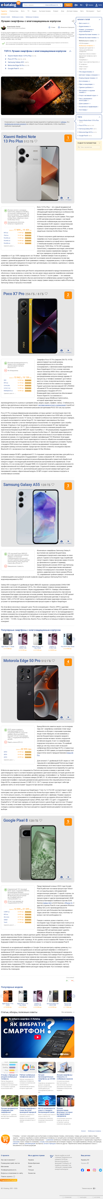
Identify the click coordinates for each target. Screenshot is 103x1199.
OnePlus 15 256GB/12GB (22, 647)
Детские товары (72, 11)
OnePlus (5, 1067)
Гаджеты (4, 11)
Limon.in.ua (7, 388)
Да (67, 980)
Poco (6, 1070)
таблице (63, 122)
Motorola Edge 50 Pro (18, 65)
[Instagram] (94, 1170)
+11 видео (68, 199)
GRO (5, 380)
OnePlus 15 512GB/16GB (52, 647)
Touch (5, 922)
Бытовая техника (45, 11)
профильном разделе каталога (15, 124)
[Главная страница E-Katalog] (11, 5)
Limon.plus (7, 385)
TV (28, 11)
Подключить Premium (8, 1180)
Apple (6, 1062)
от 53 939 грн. (8, 1007)
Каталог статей (5, 17)
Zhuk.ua (6, 235)
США (30, 1166)
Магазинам (5, 1166)
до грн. (23, 230)
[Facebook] (82, 1170)
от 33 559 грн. (23, 650)
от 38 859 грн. (52, 650)
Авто (82, 11)
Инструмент (90, 11)
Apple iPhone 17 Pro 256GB (7, 1004)
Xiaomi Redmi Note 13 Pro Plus (22, 56)
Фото (22, 11)
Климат (55, 11)
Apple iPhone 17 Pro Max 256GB (37, 647)
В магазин (28, 232)
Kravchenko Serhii (13, 27)
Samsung (5, 1064)
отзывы (42, 1142)
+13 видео (68, 352)
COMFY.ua (6, 912)
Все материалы (67, 1012)
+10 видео (68, 719)
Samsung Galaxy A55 (18, 62)
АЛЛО (5, 752)
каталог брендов (49, 1143)
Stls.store (6, 917)
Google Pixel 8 (15, 68)
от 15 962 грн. (67, 1007)
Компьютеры (14, 11)
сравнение (49, 1140)
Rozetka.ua (7, 238)
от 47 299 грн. (37, 650)
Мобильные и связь (17, 17)
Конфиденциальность (8, 1170)
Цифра (6, 919)
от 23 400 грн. (67, 648)
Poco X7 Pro (17, 59)
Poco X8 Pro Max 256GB (67, 646)
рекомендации (30, 1143)
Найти (68, 5)
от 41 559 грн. (8, 648)
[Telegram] (100, 1170)
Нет (72, 980)
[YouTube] (88, 1170)
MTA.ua (6, 232)
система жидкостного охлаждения (52, 405)
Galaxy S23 (47, 903)
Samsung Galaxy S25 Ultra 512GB (53, 1004)
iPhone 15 (68, 903)
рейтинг (15, 1143)
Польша (31, 1170)
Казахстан (31, 1173)
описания (16, 1142)
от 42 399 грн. (52, 1007)
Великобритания (34, 1163)
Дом (62, 11)
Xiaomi (6, 1073)
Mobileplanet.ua (8, 390)
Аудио (34, 11)
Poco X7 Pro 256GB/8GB (67, 1004)
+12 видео (68, 879)
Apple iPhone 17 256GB (7, 646)
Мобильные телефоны (32, 17)
